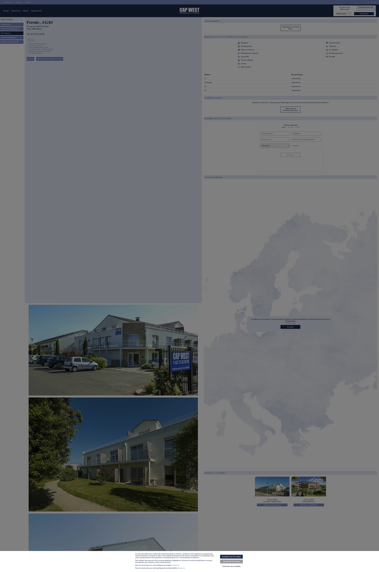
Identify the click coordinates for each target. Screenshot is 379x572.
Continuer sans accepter (231, 566)
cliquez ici (175, 565)
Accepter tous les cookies (231, 557)
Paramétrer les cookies (231, 561)
